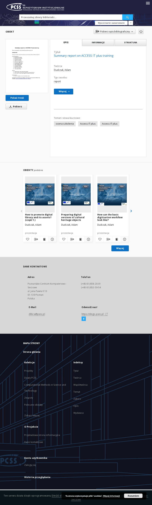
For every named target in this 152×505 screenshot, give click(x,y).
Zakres (77, 398)
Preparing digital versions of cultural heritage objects (73, 217)
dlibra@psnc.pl (37, 314)
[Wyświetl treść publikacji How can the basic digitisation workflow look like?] (116, 239)
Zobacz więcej (32, 415)
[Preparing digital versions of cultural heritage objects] (76, 194)
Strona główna (32, 351)
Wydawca (78, 412)
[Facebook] (84, 319)
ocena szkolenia (65, 123)
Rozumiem (133, 495)
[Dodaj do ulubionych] (140, 31)
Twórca (77, 377)
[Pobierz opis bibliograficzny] (36, 239)
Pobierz (17, 106)
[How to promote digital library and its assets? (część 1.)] (39, 194)
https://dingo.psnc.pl (93, 314)
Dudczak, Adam (62, 70)
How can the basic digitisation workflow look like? (110, 217)
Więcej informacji (111, 495)
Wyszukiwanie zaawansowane (111, 23)
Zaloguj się (30, 465)
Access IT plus (88, 123)
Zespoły (28, 397)
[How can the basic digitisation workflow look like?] (112, 194)
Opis (75, 405)
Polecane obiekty (33, 404)
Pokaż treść (17, 97)
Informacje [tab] (98, 42)
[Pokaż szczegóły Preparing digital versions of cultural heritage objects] (88, 239)
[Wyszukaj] (127, 17)
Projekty (28, 370)
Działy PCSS (30, 377)
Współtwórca (80, 384)
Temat (76, 391)
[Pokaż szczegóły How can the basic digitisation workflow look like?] (124, 239)
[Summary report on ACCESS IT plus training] (27, 66)
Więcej (120, 248)
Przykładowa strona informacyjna (42, 435)
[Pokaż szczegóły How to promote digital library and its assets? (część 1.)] (52, 239)
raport (57, 81)
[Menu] (147, 3)
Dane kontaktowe (33, 442)
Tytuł (76, 370)
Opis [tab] (65, 42)
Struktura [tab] (130, 42)
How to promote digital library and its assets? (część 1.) (38, 217)
